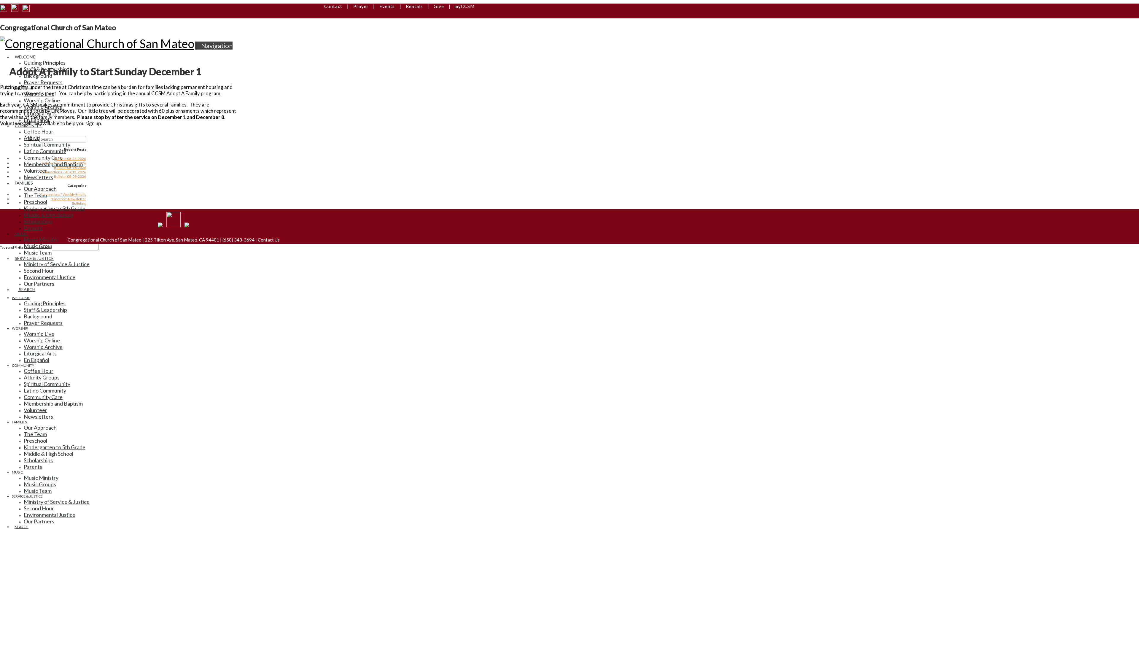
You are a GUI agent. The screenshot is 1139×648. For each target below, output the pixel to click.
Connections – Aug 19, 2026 (64, 163)
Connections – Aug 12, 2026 (64, 172)
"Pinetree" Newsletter (68, 199)
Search (33, 139)
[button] (214, 46)
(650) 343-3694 (238, 239)
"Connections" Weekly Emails (62, 194)
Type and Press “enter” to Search (25, 247)
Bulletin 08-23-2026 (70, 158)
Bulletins (79, 203)
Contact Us (269, 239)
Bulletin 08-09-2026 (70, 176)
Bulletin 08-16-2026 (70, 167)
